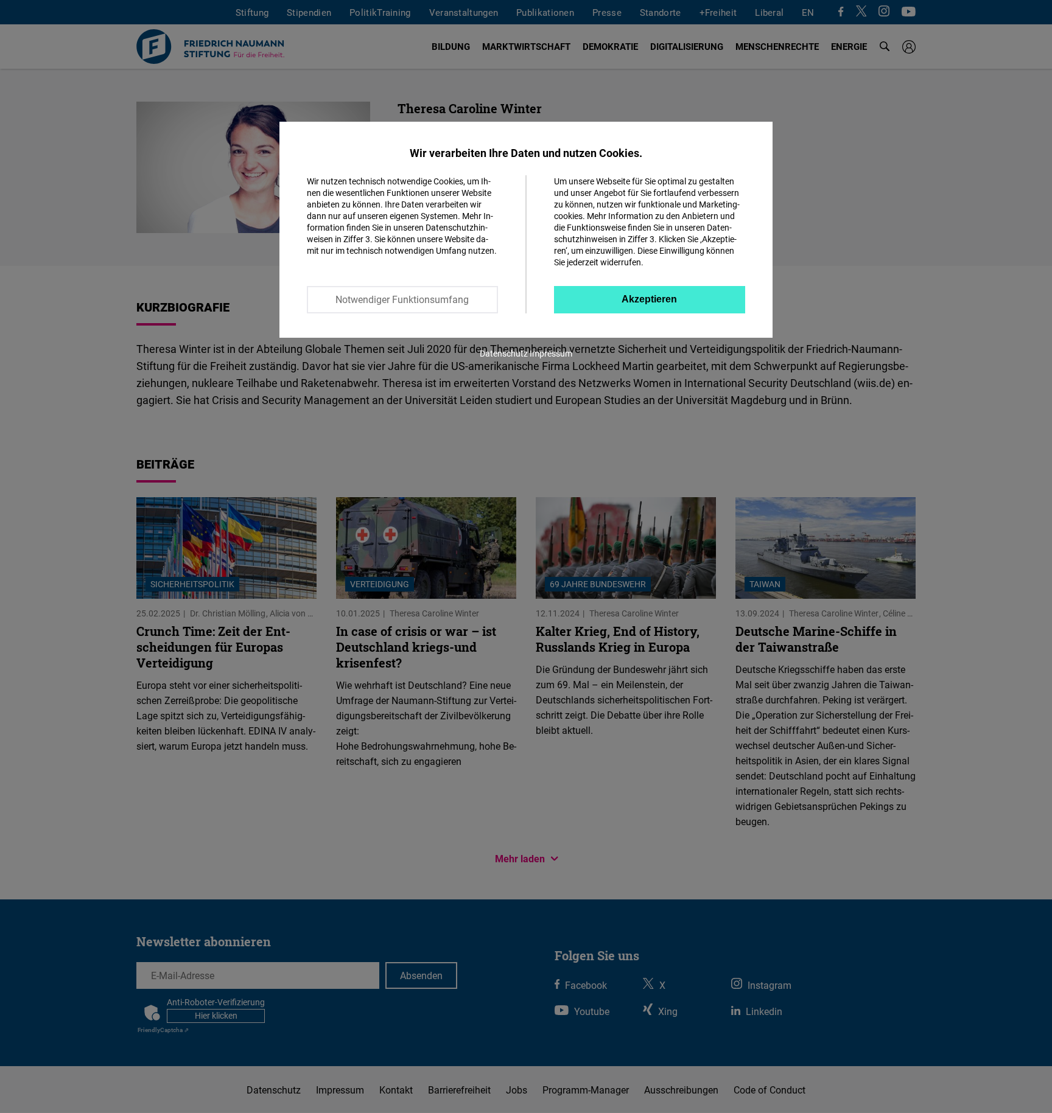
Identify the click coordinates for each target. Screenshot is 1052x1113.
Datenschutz (504, 353)
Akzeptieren (649, 299)
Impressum (551, 353)
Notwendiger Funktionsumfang (402, 299)
